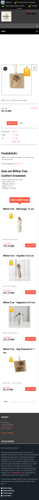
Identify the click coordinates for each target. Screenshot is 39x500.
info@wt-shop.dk (6, 427)
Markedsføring (8, 490)
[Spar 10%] (19, 223)
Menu (3, 31)
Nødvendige (7, 488)
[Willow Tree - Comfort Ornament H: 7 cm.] (16, 80)
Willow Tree (16, 141)
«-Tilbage (14, 402)
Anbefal (21, 402)
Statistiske (7, 495)
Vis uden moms (30, 402)
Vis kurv (32, 10)
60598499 (10, 433)
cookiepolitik (15, 473)
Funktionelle (7, 493)
